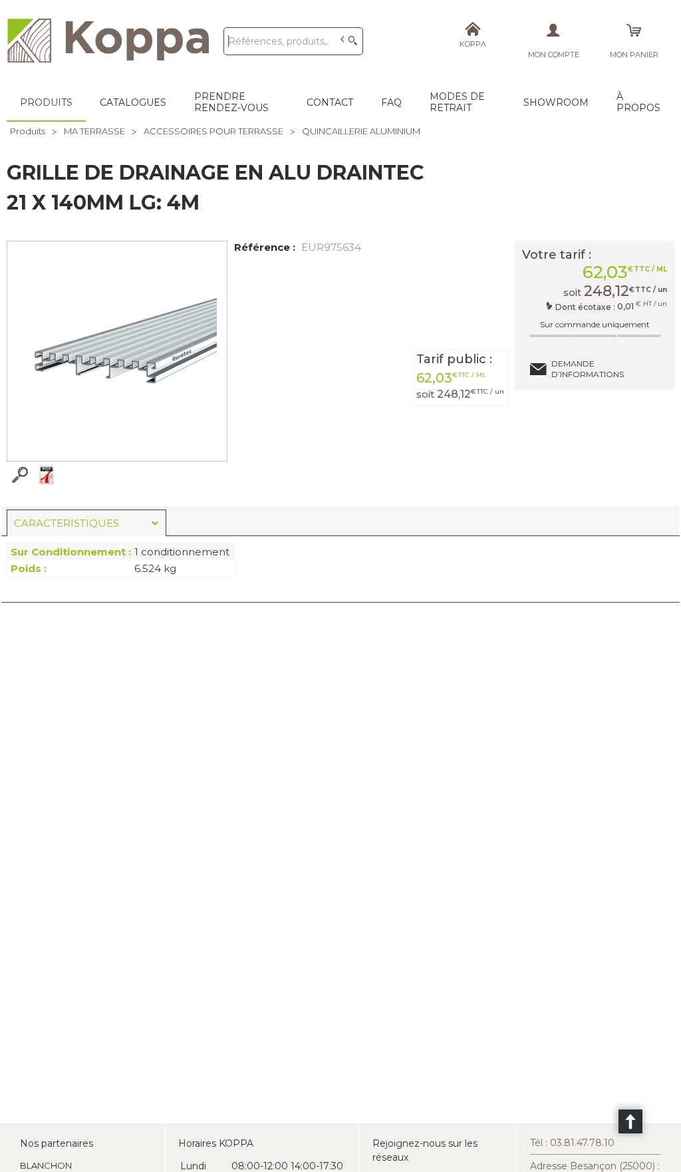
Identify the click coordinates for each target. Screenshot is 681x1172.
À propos (638, 102)
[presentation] (86, 523)
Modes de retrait (457, 102)
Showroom (556, 102)
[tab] (86, 523)
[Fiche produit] (46, 475)
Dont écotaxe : (586, 306)
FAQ (391, 102)
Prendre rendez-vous (231, 102)
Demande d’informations (587, 369)
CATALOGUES (133, 102)
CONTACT (330, 102)
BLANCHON (46, 1165)
